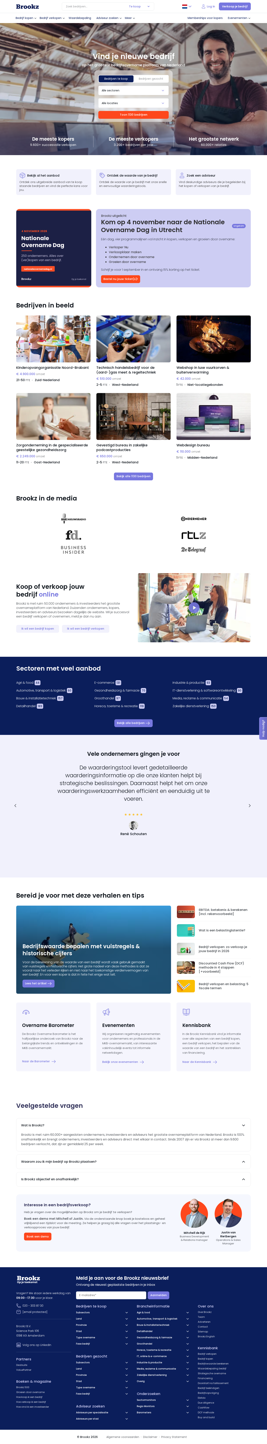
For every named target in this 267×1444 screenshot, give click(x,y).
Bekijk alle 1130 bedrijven (133, 476)
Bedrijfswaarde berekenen (213, 1363)
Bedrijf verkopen (51, 18)
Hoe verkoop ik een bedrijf (31, 1402)
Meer (128, 18)
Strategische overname (212, 1373)
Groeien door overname (30, 1392)
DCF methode (206, 1412)
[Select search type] (148, 6)
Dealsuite (21, 1365)
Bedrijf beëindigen (208, 1388)
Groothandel (107, 698)
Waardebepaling (80, 18)
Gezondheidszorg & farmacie (119, 690)
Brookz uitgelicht (114, 216)
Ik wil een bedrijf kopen (37, 629)
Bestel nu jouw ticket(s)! (120, 279)
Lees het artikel (36, 983)
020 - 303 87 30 (32, 1306)
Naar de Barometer (36, 1061)
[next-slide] (249, 806)
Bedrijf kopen (24, 18)
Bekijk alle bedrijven (131, 723)
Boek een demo (38, 1236)
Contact (203, 1326)
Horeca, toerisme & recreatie (119, 706)
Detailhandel (29, 706)
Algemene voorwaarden (122, 1437)
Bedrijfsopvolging (208, 1393)
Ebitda (201, 1397)
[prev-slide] (15, 806)
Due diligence (206, 1402)
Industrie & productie (191, 682)
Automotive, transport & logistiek (43, 690)
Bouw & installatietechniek (39, 698)
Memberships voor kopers (205, 18)
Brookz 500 (22, 1387)
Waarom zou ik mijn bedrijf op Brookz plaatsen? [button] (59, 1161)
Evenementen (237, 18)
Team (201, 1317)
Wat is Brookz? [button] (32, 1125)
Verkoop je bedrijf (235, 6)
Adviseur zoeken (107, 18)
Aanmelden (158, 1295)
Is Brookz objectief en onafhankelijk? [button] (50, 1179)
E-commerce (107, 682)
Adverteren (204, 1321)
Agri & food (27, 682)
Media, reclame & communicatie (200, 698)
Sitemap (203, 1331)
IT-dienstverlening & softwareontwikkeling (207, 690)
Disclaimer (150, 1437)
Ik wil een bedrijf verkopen (85, 629)
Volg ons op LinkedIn (36, 1345)
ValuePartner (23, 1370)
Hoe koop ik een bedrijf (29, 1397)
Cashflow (203, 1407)
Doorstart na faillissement (213, 1383)
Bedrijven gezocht (151, 79)
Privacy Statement (174, 1437)
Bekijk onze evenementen (120, 1062)
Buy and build (206, 1417)
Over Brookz (204, 1312)
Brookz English (206, 1336)
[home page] (27, 7)
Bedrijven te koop (116, 79)
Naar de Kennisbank (196, 1062)
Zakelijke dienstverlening (194, 706)
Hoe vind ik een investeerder (32, 1406)
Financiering (205, 1378)
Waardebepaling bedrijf (212, 1368)
